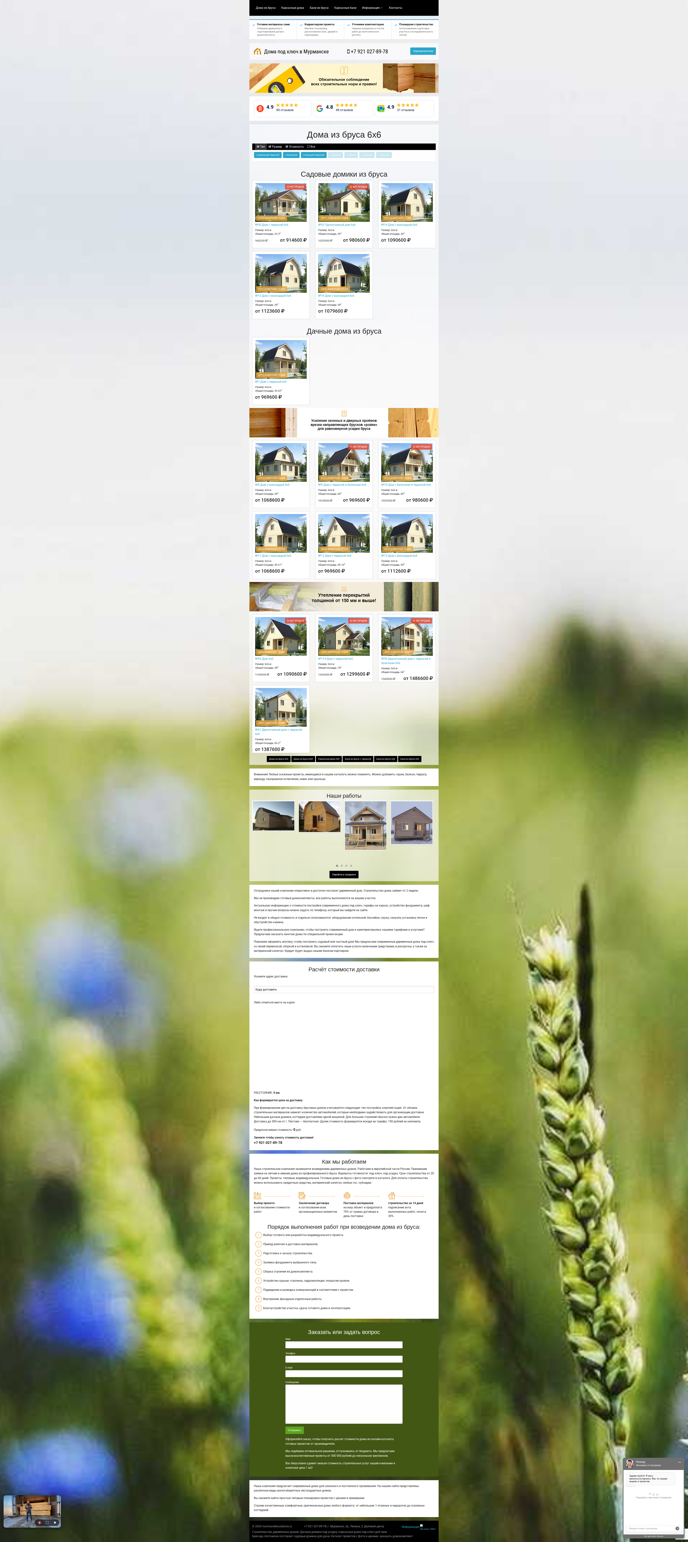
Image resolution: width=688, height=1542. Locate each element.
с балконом (291, 155)
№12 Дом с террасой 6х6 (334, 555)
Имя (287, 1339)
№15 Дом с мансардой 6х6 (273, 295)
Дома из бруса (266, 7)
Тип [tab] (262, 146)
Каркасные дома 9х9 (329, 759)
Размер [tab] (276, 146)
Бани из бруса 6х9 (409, 759)
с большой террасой (313, 155)
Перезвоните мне (423, 51)
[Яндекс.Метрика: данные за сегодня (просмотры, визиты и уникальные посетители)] (428, 1527)
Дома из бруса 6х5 (278, 759)
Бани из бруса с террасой (358, 759)
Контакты (395, 7)
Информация (371, 7)
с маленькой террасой (267, 155)
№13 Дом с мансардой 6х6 (399, 555)
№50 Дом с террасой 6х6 (271, 224)
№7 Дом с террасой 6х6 (271, 381)
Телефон (290, 1353)
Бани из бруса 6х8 (385, 759)
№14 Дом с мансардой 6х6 (399, 224)
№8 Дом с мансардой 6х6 (272, 484)
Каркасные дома (292, 7)
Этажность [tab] (296, 146)
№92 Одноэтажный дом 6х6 (337, 224)
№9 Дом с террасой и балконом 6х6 (342, 484)
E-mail (288, 1367)
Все (312, 146)
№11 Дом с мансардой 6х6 (273, 555)
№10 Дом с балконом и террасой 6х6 (406, 484)
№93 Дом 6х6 (264, 658)
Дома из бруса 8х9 (303, 759)
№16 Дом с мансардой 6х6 (336, 295)
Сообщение (292, 1382)
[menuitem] (265, 7)
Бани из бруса (319, 7)
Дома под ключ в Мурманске (296, 51)
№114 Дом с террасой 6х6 (335, 658)
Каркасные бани (345, 7)
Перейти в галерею (343, 874)
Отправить (294, 1430)
